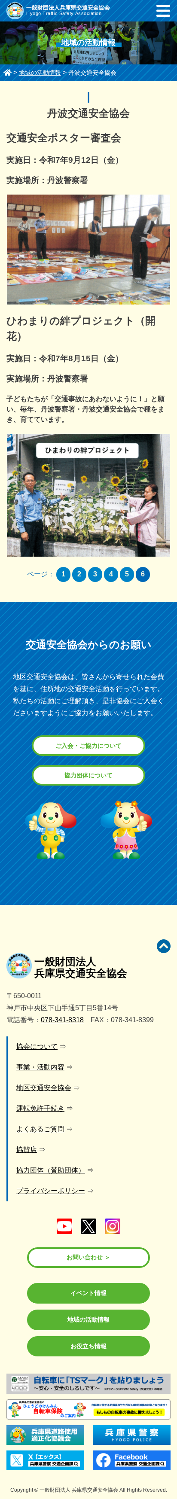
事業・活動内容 (40, 1067)
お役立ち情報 (88, 1346)
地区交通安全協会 (43, 1087)
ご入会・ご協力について (88, 745)
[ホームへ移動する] (7, 72)
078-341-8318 (62, 1020)
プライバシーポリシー (50, 1190)
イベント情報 (88, 1292)
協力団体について (88, 775)
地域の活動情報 (88, 1319)
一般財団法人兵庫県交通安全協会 (68, 7)
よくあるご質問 (40, 1129)
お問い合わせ (85, 1257)
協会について (37, 1046)
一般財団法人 (80, 967)
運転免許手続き (40, 1108)
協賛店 (26, 1149)
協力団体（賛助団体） (50, 1170)
